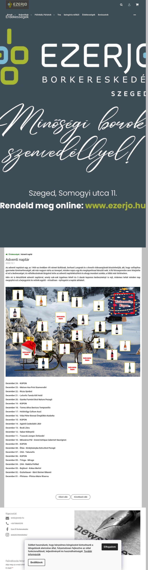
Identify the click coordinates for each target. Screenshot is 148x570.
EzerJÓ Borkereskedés (19, 529)
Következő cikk (80, 497)
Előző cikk (63, 497)
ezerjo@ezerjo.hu (17, 518)
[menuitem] (11, 15)
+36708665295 (17, 523)
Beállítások (36, 562)
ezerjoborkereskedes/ (19, 535)
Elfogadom (110, 547)
